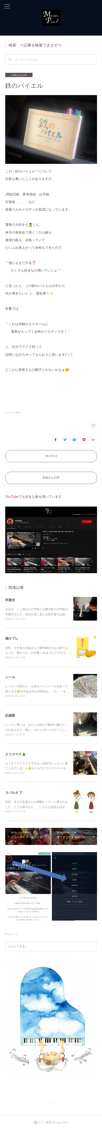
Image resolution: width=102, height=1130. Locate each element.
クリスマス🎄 (15, 754)
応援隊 (10, 715)
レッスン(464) (12, 412)
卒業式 (10, 599)
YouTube (12, 496)
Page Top (51, 1103)
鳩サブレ (12, 638)
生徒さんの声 (51, 478)
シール (10, 676)
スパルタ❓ (14, 792)
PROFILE (51, 456)
